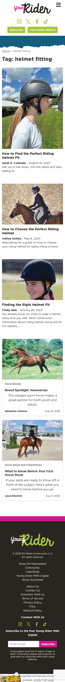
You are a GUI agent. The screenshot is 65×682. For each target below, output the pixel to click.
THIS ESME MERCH (43, 29)
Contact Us (32, 590)
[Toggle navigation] (58, 5)
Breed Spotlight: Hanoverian (26, 390)
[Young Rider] (32, 8)
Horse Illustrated (32, 579)
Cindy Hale (9, 310)
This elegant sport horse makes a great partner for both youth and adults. (32, 400)
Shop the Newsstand (32, 563)
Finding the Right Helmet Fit (26, 304)
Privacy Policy (33, 602)
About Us (32, 586)
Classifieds (33, 571)
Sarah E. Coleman (14, 162)
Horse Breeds (13, 384)
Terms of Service (32, 598)
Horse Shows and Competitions (23, 465)
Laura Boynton (13, 495)
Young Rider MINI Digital (32, 575)
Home (6, 50)
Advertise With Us (32, 594)
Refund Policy (32, 610)
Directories (33, 567)
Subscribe (16, 29)
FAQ (33, 606)
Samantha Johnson (16, 411)
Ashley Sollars (11, 238)
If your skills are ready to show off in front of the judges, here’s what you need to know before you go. (33, 485)
